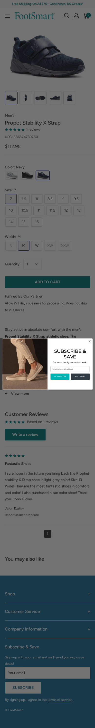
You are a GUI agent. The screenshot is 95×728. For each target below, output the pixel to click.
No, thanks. (80, 376)
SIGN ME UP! (60, 376)
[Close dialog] (90, 341)
